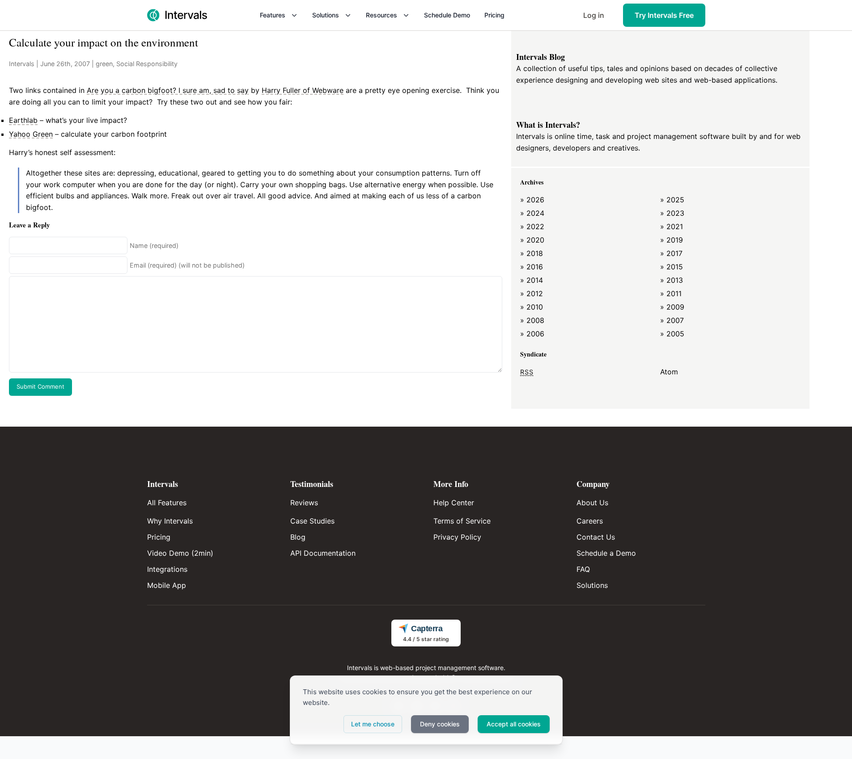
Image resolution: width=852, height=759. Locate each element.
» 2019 (671, 239)
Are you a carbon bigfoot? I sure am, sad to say (168, 90)
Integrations (167, 569)
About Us (592, 502)
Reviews (304, 502)
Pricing (494, 15)
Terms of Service (462, 520)
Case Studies (312, 520)
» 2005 (672, 333)
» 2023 (672, 213)
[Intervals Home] (177, 15)
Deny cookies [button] (440, 724)
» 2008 (532, 320)
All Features (167, 502)
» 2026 (532, 199)
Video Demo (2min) (180, 553)
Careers (589, 520)
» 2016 (531, 266)
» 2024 (532, 213)
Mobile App (166, 585)
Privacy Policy (457, 537)
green (104, 63)
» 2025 (672, 199)
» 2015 (671, 266)
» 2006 (532, 333)
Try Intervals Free (664, 15)
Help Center (453, 502)
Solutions (325, 15)
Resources (381, 15)
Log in (593, 15)
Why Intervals (170, 520)
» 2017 (671, 253)
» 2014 (531, 280)
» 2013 (671, 280)
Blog (297, 537)
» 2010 (531, 306)
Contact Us (595, 537)
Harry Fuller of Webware (302, 90)
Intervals (21, 63)
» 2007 (672, 320)
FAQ (583, 569)
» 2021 (671, 226)
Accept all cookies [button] (514, 724)
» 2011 (671, 293)
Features (272, 15)
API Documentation (323, 553)
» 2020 (532, 239)
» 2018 (531, 253)
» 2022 (532, 226)
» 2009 (672, 306)
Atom (669, 371)
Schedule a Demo (606, 553)
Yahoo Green (31, 134)
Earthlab (23, 120)
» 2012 (531, 293)
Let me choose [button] (372, 724)
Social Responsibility (147, 63)
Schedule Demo (447, 15)
